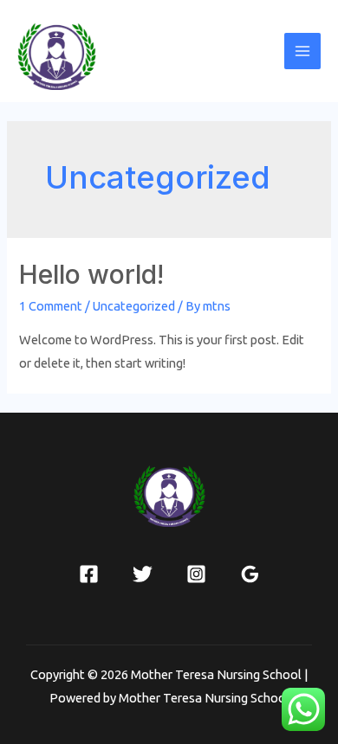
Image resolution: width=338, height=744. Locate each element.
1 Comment (50, 305)
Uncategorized (134, 305)
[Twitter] (143, 574)
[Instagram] (196, 574)
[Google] (250, 574)
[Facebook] (89, 574)
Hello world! (91, 274)
